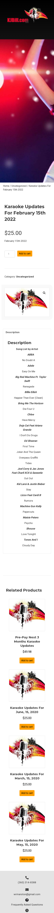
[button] (44, 293)
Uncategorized (19, 185)
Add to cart (24, 253)
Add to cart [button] (27, 660)
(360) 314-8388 (27, 882)
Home (6, 185)
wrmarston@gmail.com (27, 894)
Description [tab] (13, 332)
